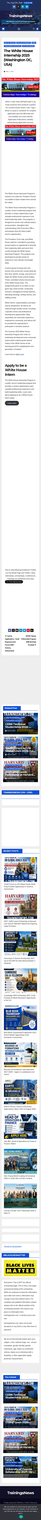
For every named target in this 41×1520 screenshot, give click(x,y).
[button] (34, 29)
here (22, 354)
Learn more (11, 403)
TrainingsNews (20, 16)
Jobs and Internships (23, 42)
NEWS (34, 42)
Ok (21, 1517)
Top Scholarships (28, 46)
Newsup (32, 1502)
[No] (38, 1512)
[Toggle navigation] (19, 28)
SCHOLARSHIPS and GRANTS (12, 46)
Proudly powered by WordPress (14, 1502)
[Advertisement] (20, 164)
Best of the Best (9, 42)
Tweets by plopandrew (12, 1246)
